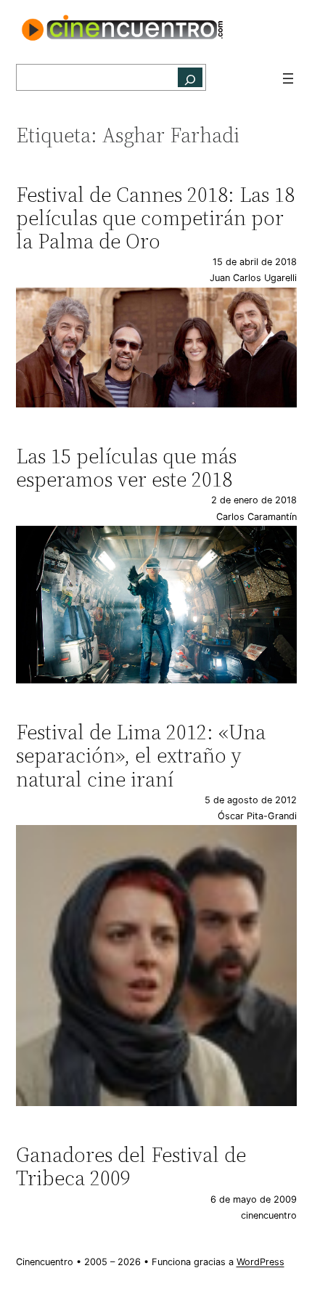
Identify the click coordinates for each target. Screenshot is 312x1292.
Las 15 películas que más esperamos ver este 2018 (126, 467)
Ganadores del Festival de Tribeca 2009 (131, 1166)
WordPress (260, 1261)
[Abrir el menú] (288, 78)
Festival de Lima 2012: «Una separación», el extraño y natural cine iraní (141, 755)
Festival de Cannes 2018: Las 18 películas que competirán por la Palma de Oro (155, 218)
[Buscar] (190, 77)
